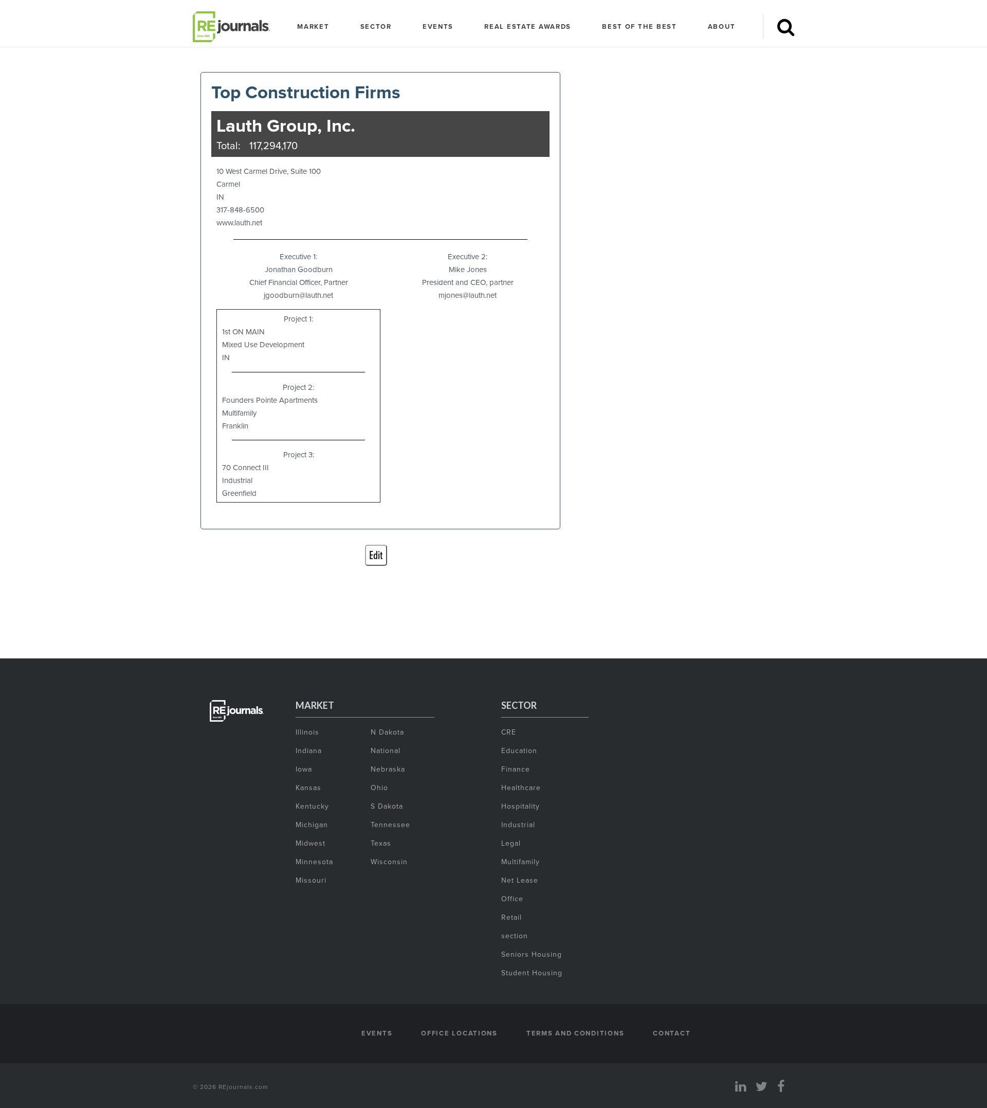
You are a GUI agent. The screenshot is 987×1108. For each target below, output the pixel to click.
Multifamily (520, 861)
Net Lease (519, 880)
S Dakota (387, 806)
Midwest (310, 843)
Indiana (309, 750)
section (514, 936)
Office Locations (459, 1033)
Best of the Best (639, 26)
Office (512, 898)
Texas (381, 843)
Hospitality (520, 806)
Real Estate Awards (527, 26)
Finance (515, 769)
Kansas (308, 787)
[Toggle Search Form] (785, 26)
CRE (508, 732)
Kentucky (312, 806)
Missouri (311, 880)
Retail (511, 917)
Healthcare (521, 787)
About (722, 26)
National (385, 750)
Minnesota (314, 861)
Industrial (518, 824)
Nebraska (388, 769)
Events (438, 26)
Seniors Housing (531, 954)
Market (313, 26)
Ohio (379, 787)
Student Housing (531, 973)
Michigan (312, 824)
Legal (511, 843)
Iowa (304, 769)
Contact (671, 1033)
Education (519, 750)
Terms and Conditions (575, 1033)
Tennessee (390, 824)
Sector (376, 26)
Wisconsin (389, 861)
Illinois (307, 732)
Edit (376, 555)
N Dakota (387, 732)
